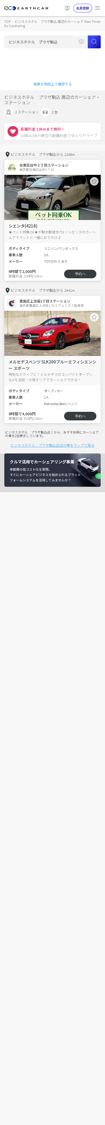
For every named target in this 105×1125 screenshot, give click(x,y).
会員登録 (82, 8)
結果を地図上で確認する (52, 83)
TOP (7, 21)
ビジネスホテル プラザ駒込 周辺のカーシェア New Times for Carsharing (52, 23)
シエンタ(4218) (23, 226)
